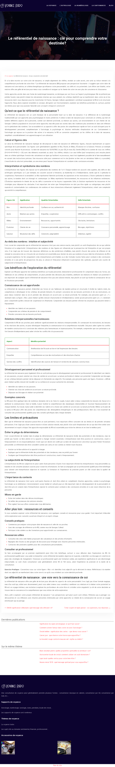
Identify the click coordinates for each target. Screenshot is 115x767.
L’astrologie (65, 5)
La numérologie (81, 5)
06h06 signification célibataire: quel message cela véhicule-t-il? (30, 608)
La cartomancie (99, 5)
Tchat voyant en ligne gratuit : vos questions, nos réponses (86, 608)
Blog (111, 5)
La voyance (51, 5)
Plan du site (57, 765)
